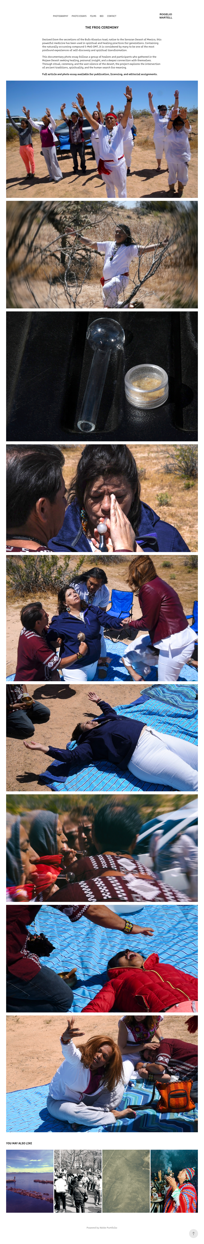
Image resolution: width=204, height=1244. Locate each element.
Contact (111, 15)
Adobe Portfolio (108, 1227)
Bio (101, 15)
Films (93, 15)
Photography (60, 15)
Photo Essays (79, 15)
